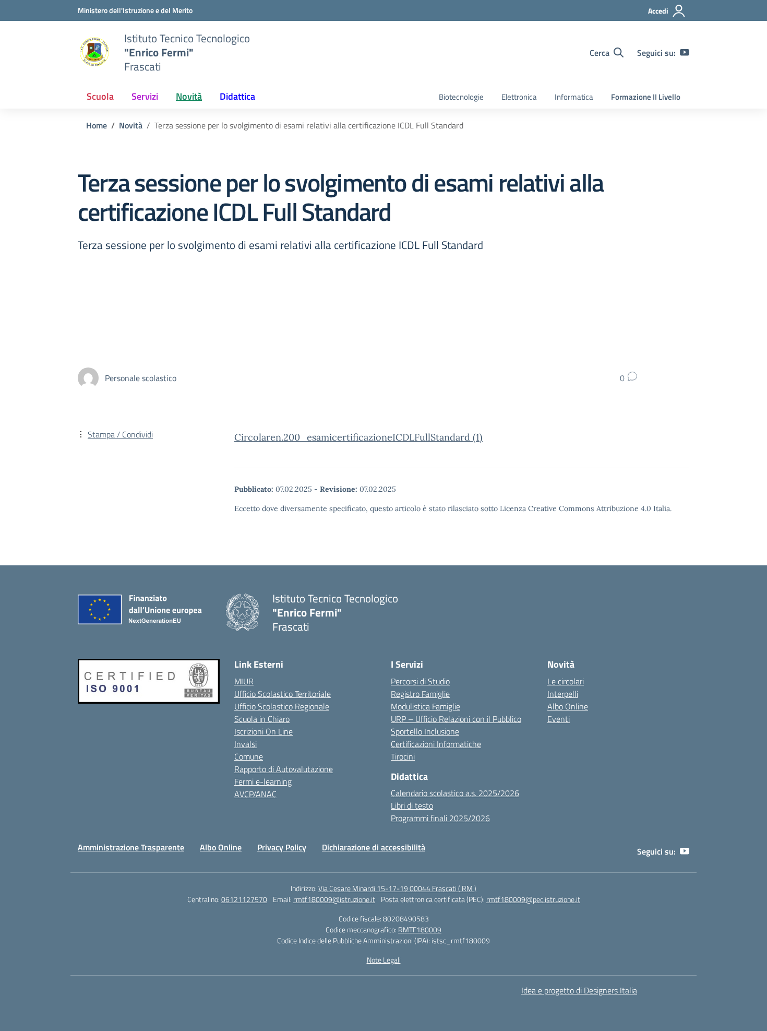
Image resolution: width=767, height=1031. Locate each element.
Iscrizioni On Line (263, 731)
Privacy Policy (281, 847)
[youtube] (684, 52)
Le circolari (565, 681)
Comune (248, 756)
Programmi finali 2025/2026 (440, 818)
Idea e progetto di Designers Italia (579, 990)
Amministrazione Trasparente (131, 847)
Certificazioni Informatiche (436, 744)
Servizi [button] (144, 96)
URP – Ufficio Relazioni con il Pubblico (456, 719)
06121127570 (244, 899)
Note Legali (384, 959)
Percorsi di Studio (420, 681)
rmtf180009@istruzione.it (334, 899)
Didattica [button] (237, 96)
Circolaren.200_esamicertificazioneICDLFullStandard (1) (358, 437)
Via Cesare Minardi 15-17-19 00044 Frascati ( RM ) (397, 888)
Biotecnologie (461, 97)
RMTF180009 (419, 929)
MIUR (244, 681)
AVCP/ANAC (255, 794)
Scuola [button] (100, 96)
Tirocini (403, 756)
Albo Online (567, 706)
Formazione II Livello (645, 97)
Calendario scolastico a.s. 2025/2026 (455, 793)
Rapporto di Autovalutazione (283, 769)
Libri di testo (412, 805)
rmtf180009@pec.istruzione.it (533, 899)
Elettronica (519, 97)
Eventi (558, 719)
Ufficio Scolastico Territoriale (282, 694)
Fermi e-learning (263, 781)
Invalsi (245, 744)
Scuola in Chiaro (262, 719)
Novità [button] (189, 96)
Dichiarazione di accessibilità (373, 847)
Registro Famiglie (420, 694)
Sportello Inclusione (425, 731)
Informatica (574, 97)
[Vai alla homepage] (94, 53)
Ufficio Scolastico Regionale (281, 706)
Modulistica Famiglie (425, 706)
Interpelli (562, 694)
